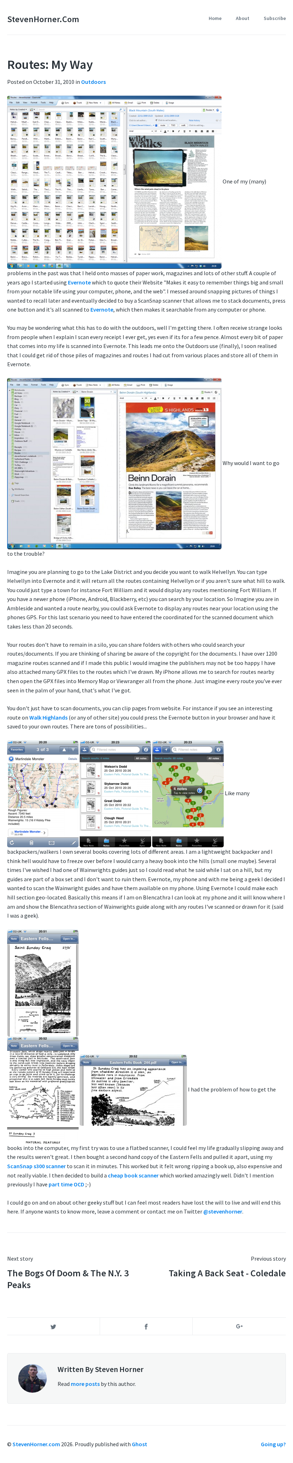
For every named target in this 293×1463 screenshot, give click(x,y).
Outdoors (93, 81)
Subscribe (275, 18)
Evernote (79, 282)
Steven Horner (119, 1369)
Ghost (139, 1444)
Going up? (273, 1444)
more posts (85, 1383)
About (242, 18)
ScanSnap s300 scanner (37, 1166)
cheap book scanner (133, 1175)
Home (215, 18)
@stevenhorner (222, 1211)
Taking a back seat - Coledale (227, 1273)
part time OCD (66, 1184)
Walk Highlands (48, 717)
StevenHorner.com (43, 19)
